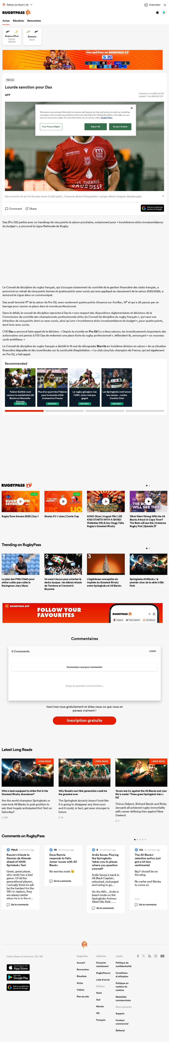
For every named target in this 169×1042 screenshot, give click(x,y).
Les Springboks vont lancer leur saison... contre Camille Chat (116, 395)
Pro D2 (93, 331)
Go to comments (18, 904)
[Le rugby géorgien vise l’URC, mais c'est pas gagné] (84, 378)
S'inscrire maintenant (102, 964)
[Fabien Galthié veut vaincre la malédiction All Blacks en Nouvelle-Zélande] (20, 378)
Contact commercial (122, 1022)
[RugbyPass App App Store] (30, 968)
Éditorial (120, 1030)
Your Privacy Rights (51, 126)
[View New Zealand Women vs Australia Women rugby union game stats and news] (11, 36)
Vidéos (80, 989)
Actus (6, 20)
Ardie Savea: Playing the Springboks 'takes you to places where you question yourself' (105, 861)
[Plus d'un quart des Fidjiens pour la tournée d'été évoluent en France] (52, 378)
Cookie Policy (106, 117)
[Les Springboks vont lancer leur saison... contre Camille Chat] (116, 378)
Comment (15, 208)
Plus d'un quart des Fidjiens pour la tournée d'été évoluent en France (52, 395)
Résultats (18, 20)
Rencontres (34, 20)
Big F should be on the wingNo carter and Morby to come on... (148, 885)
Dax (11, 331)
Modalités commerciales (123, 998)
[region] (85, 120)
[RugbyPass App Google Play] (30, 978)
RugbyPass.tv (103, 973)
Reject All (95, 126)
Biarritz (101, 346)
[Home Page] (16, 12)
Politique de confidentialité (124, 964)
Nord (99, 993)
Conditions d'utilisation (122, 974)
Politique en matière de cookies (122, 987)
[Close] (131, 108)
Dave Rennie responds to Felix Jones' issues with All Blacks (63, 860)
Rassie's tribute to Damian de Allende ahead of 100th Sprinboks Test (19, 860)
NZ (98, 1013)
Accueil (81, 962)
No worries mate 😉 (61, 871)
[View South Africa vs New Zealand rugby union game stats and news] (32, 36)
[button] (28, 790)
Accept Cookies (120, 126)
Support (120, 1013)
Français (100, 1020)
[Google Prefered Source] (150, 209)
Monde (100, 1006)
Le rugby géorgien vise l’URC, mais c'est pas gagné (85, 395)
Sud (98, 999)
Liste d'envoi (103, 979)
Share (33, 208)
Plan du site (83, 996)
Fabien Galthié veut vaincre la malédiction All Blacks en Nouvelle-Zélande (20, 396)
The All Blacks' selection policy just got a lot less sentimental (148, 860)
